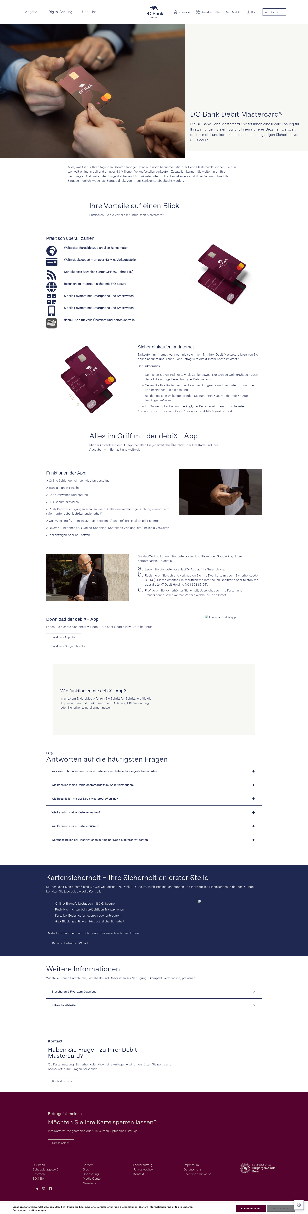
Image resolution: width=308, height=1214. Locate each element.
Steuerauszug (142, 1165)
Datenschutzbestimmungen (29, 1210)
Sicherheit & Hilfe (210, 12)
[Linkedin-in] (36, 1188)
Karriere (88, 1165)
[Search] (266, 12)
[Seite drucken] (299, 1205)
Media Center (92, 1178)
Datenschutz (192, 1169)
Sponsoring (91, 1174)
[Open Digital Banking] (74, 12)
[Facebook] (50, 1188)
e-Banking (184, 12)
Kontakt (236, 12)
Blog (253, 12)
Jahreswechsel (143, 1169)
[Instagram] (43, 1188)
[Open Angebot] (41, 12)
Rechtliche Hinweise (197, 1174)
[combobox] (278, 12)
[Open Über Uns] (99, 12)
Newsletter (90, 1183)
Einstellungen (281, 1208)
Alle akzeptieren (250, 1208)
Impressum (191, 1165)
